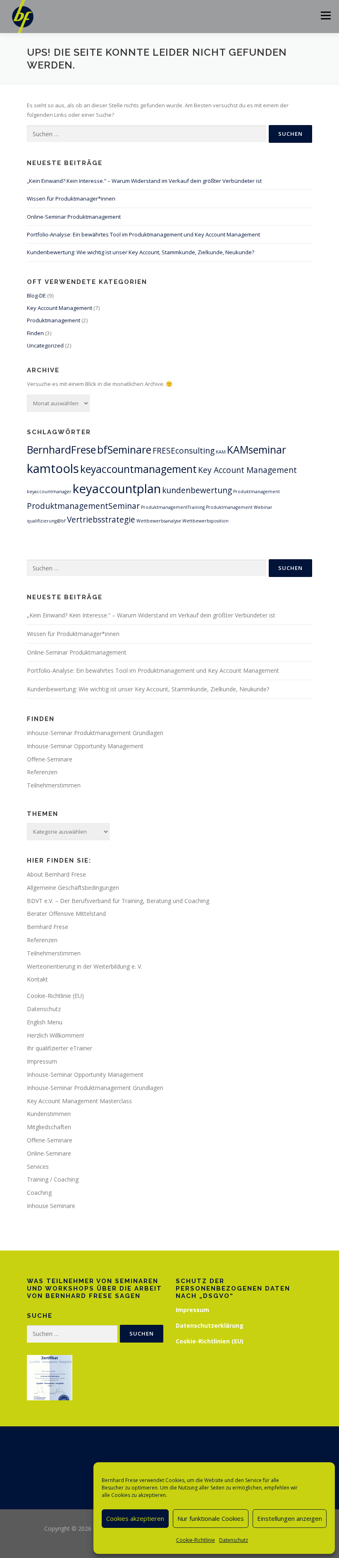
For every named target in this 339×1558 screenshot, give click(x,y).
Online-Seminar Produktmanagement (74, 216)
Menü (325, 15)
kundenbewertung (197, 490)
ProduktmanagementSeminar (83, 506)
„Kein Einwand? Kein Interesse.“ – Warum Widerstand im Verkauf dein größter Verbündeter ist (144, 180)
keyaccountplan (117, 488)
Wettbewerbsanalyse (158, 521)
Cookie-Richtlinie (195, 1540)
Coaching (39, 1192)
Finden (35, 333)
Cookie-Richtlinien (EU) (210, 1341)
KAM (221, 452)
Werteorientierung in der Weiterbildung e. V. (84, 966)
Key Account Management (59, 308)
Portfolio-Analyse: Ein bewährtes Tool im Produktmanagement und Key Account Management (143, 234)
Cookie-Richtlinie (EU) (55, 996)
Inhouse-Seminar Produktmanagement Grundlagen (95, 733)
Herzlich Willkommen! (55, 1035)
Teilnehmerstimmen (54, 785)
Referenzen (42, 772)
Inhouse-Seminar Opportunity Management (85, 746)
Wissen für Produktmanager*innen (71, 198)
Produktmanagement (53, 320)
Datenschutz (233, 1540)
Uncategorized (45, 345)
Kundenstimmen (49, 1114)
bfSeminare (124, 449)
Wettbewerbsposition (205, 521)
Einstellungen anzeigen (289, 1518)
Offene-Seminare (49, 759)
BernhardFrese (61, 449)
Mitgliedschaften (49, 1127)
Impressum (42, 1061)
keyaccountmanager (49, 491)
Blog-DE (36, 295)
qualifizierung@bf (46, 521)
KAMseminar (256, 449)
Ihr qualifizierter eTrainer (59, 1048)
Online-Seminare (49, 1153)
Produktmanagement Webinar (239, 507)
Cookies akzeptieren (135, 1518)
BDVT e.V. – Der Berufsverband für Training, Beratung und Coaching (118, 901)
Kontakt (37, 979)
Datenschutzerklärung (210, 1325)
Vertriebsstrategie (101, 519)
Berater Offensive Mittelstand (66, 913)
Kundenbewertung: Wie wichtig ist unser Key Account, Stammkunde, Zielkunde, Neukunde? (140, 252)
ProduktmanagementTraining (173, 507)
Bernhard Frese (47, 927)
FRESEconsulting (184, 450)
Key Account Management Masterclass (79, 1101)
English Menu (44, 1022)
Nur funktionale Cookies (210, 1518)
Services (38, 1166)
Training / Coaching (53, 1179)
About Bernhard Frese (56, 874)
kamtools (53, 468)
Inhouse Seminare (51, 1206)
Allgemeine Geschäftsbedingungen (73, 887)
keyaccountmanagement (138, 469)
